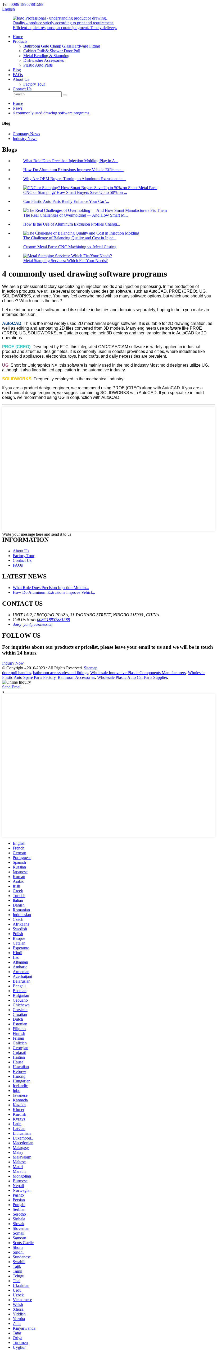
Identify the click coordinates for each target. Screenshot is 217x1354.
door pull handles (16, 672)
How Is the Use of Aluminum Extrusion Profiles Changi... (71, 224)
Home (18, 36)
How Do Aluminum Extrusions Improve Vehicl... (54, 592)
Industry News (25, 138)
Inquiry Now (13, 663)
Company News (26, 134)
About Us (21, 79)
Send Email (11, 687)
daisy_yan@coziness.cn (32, 624)
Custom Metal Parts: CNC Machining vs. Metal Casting (69, 247)
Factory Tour (34, 84)
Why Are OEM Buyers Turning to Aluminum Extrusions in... (74, 178)
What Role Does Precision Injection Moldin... (51, 587)
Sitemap (90, 668)
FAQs (18, 74)
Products (20, 41)
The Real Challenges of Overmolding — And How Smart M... (75, 215)
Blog (17, 70)
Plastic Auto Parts (38, 65)
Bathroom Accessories (76, 677)
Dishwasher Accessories (43, 60)
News (17, 108)
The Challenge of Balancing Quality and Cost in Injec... (69, 238)
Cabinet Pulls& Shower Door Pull (51, 51)
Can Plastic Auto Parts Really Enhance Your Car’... (66, 201)
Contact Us (22, 89)
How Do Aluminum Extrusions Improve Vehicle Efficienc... (73, 169)
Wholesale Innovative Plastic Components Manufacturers (138, 672)
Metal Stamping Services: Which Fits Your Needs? (65, 260)
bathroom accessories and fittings (60, 672)
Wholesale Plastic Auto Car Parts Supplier (132, 677)
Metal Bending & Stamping (46, 55)
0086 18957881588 (27, 4)
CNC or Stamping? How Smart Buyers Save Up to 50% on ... (75, 192)
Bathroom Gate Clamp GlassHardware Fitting (61, 46)
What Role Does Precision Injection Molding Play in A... (70, 160)
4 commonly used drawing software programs (51, 113)
